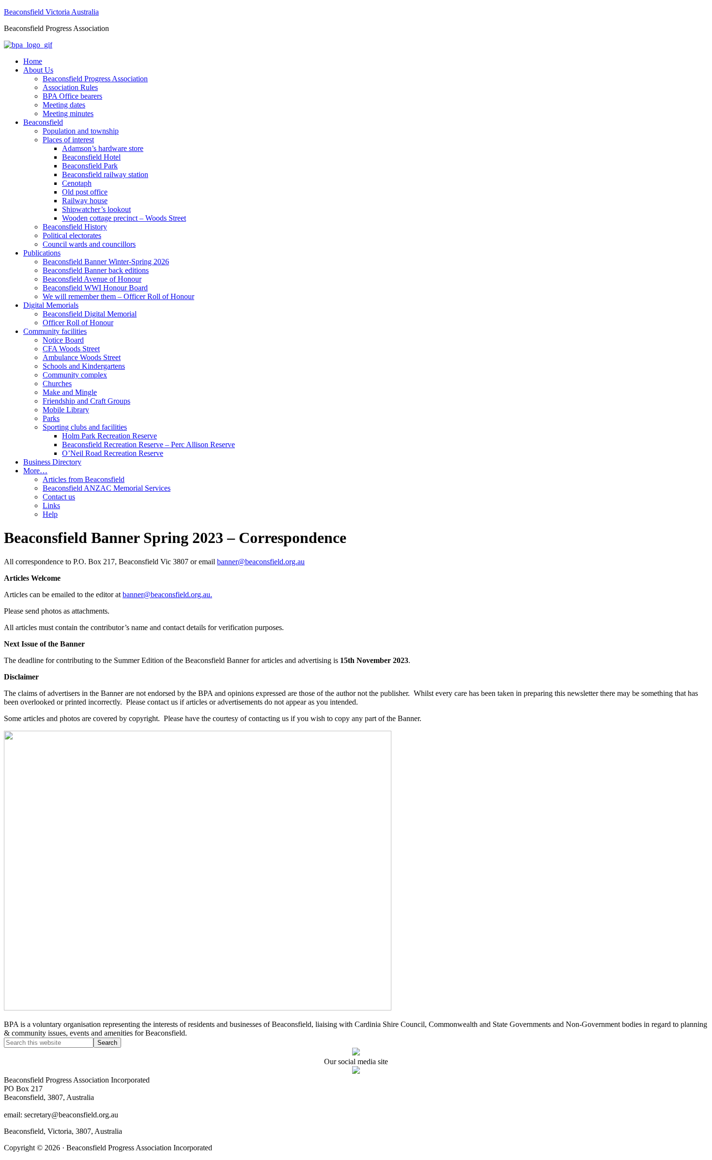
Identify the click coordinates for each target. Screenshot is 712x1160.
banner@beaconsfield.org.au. (167, 594)
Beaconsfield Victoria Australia (51, 12)
